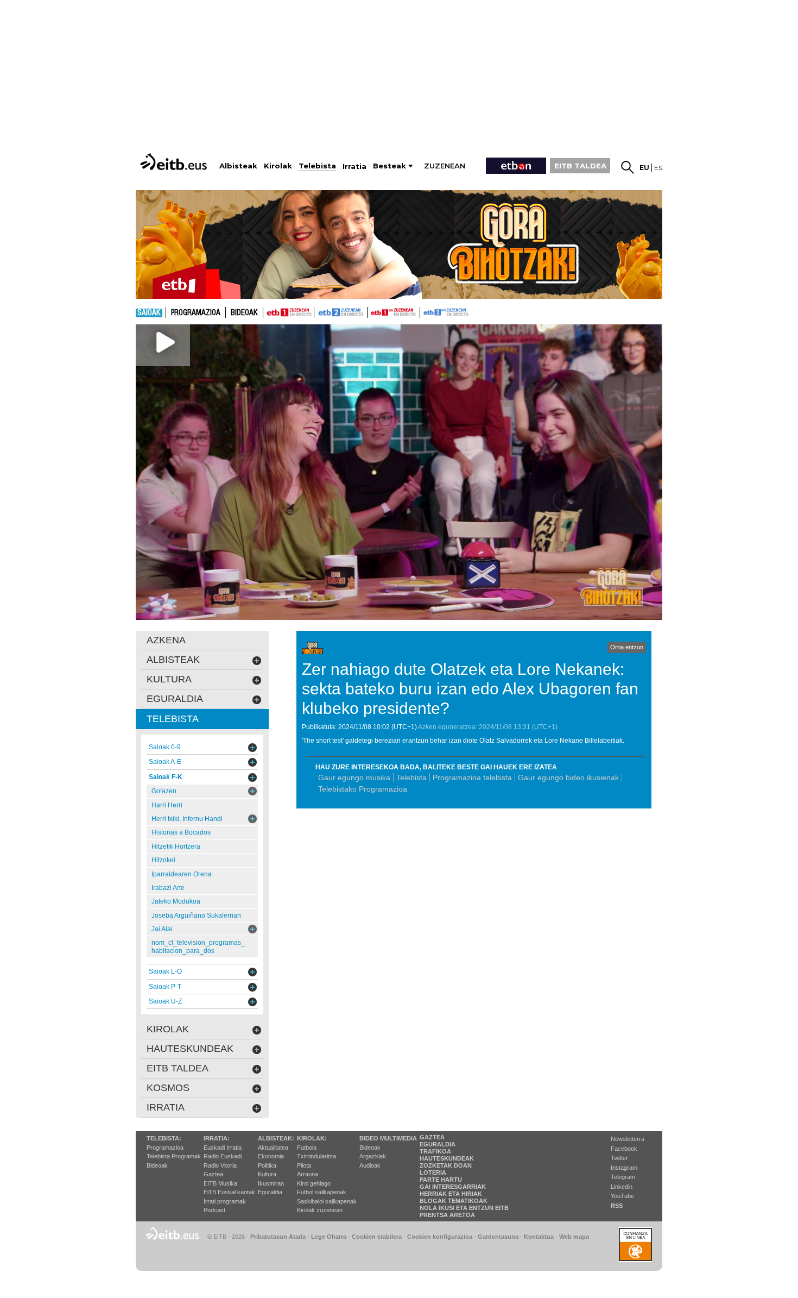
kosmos (168, 1087)
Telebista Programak (174, 1156)
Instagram (624, 1167)
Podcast (214, 1210)
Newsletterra (627, 1139)
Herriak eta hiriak (451, 1193)
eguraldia (175, 698)
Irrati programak (225, 1201)
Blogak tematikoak (453, 1200)
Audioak (370, 1165)
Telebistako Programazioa (362, 789)
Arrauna (307, 1174)
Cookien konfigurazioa (439, 1236)
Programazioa (195, 313)
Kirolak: (312, 1138)
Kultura (267, 1174)
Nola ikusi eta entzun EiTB (464, 1208)
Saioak (149, 313)
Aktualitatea (273, 1147)
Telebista (411, 777)
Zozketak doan (446, 1165)
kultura (169, 679)
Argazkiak (372, 1156)
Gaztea (213, 1174)
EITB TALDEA (580, 165)
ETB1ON (372, 311)
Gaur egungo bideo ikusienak (568, 777)
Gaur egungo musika (354, 777)
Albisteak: (276, 1138)
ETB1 (289, 312)
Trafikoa (435, 1151)
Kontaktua (539, 1236)
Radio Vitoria (220, 1165)
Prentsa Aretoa (447, 1215)
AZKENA (166, 640)
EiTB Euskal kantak (229, 1192)
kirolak (168, 1029)
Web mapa (574, 1236)
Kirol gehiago (314, 1183)
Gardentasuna (498, 1236)
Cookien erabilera (377, 1236)
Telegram (623, 1177)
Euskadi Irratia (223, 1147)
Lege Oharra (328, 1236)
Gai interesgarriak (453, 1186)
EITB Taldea (177, 1068)
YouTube (622, 1196)
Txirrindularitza (316, 1156)
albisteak (173, 659)
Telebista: (164, 1138)
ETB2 (341, 312)
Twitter (619, 1158)
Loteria (433, 1172)
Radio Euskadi (223, 1156)
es (658, 168)
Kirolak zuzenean (320, 1210)
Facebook (624, 1148)
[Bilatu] (627, 167)
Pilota (304, 1165)
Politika (267, 1165)
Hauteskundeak (447, 1158)
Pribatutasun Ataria (278, 1236)
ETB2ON (425, 311)
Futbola (306, 1147)
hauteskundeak (190, 1048)
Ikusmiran (271, 1183)
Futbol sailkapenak (321, 1192)
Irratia (166, 1107)
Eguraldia (270, 1192)
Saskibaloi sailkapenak (327, 1201)
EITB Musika (220, 1183)
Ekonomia (271, 1156)
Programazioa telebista (472, 777)
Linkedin (621, 1186)
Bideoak (244, 313)
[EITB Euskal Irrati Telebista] (175, 162)
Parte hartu (441, 1179)
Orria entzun (626, 647)
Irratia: (217, 1138)
